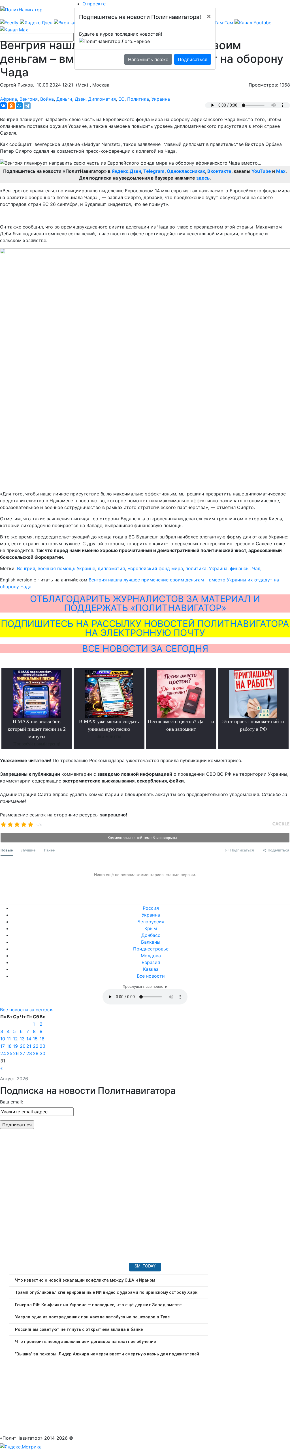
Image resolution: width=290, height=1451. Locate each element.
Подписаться (192, 59)
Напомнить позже (148, 59)
